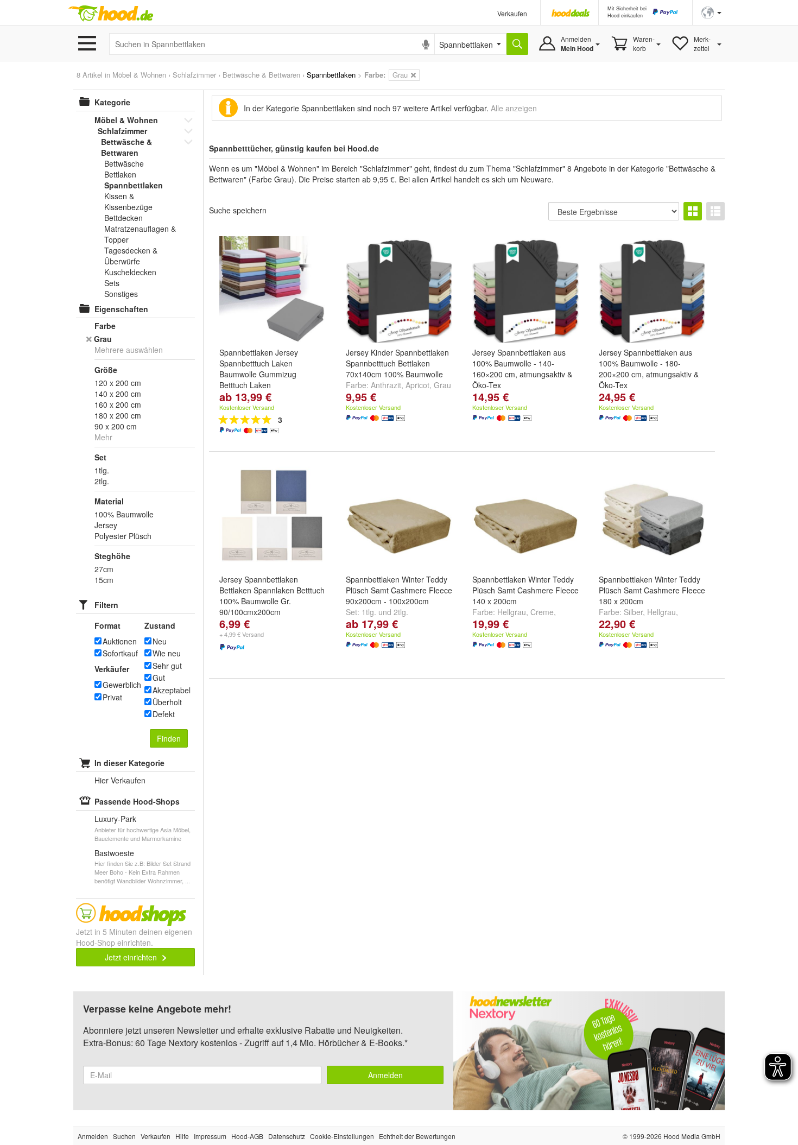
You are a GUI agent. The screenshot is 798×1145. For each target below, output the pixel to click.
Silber (633, 611)
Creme (542, 611)
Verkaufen (512, 13)
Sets (111, 282)
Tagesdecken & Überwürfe (130, 256)
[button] (711, 11)
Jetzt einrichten (132, 957)
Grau (442, 384)
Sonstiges (121, 293)
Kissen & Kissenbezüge (128, 201)
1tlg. (369, 611)
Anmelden (385, 1075)
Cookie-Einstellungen (342, 1136)
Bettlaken (120, 174)
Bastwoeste (114, 852)
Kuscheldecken (130, 272)
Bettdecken (123, 217)
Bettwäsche (124, 163)
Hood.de (111, 13)
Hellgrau (511, 611)
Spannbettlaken (133, 185)
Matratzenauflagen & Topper (140, 234)
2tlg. (401, 611)
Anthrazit (386, 384)
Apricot (417, 384)
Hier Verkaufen (119, 780)
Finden (169, 738)
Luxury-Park (115, 818)
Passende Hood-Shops (137, 801)
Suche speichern (238, 210)
